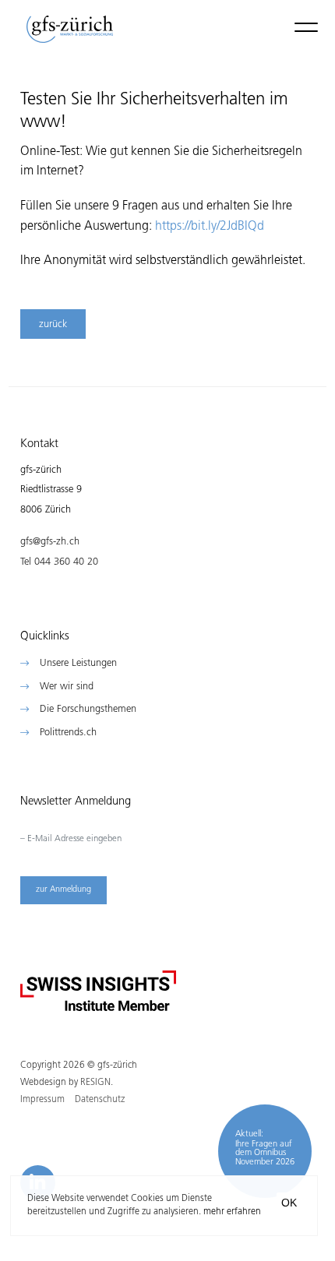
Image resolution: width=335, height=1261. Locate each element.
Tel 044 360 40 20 (59, 562)
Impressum (42, 1099)
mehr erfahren (232, 1212)
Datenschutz (100, 1099)
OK (289, 1202)
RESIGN (95, 1082)
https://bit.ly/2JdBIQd (209, 226)
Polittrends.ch (68, 732)
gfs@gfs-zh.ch (49, 542)
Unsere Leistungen (78, 663)
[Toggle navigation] (306, 26)
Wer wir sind (66, 687)
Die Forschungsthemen (88, 709)
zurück (53, 324)
